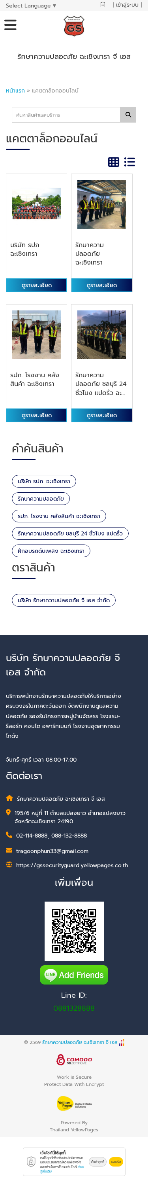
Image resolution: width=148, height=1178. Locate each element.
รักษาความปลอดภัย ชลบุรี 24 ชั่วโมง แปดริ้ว (70, 533)
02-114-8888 (31, 836)
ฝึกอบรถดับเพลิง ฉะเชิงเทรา (51, 551)
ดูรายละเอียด (37, 285)
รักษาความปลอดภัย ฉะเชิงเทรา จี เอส (79, 1042)
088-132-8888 (69, 836)
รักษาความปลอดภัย (41, 499)
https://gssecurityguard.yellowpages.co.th (72, 865)
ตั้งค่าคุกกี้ (97, 1161)
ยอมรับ (116, 1161)
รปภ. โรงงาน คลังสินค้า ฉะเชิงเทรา (59, 516)
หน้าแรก (15, 91)
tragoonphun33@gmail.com (52, 851)
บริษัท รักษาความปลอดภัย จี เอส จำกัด (64, 600)
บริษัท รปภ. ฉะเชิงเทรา (44, 481)
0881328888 (74, 1008)
